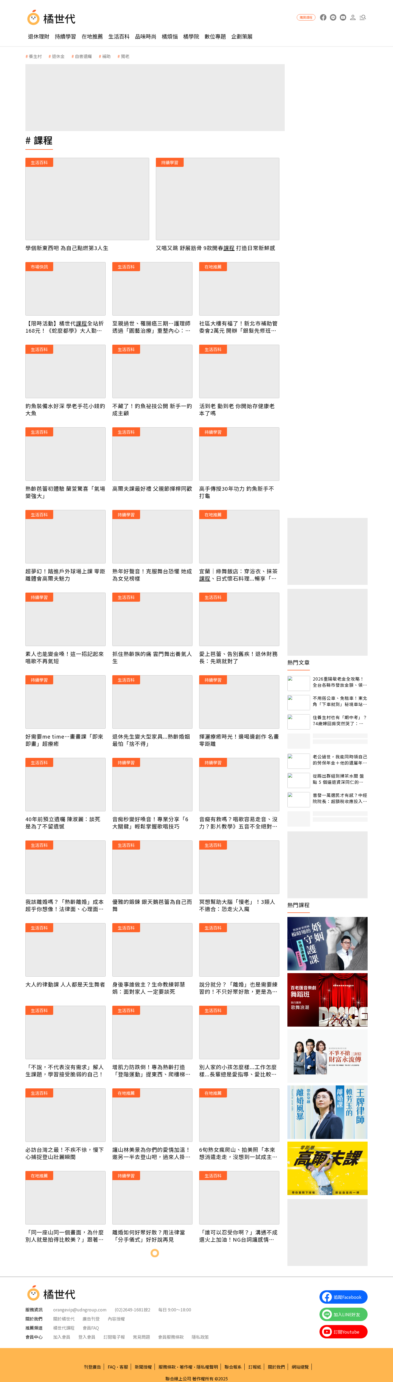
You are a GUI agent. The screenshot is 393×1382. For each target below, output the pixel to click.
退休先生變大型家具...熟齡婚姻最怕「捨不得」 (151, 740)
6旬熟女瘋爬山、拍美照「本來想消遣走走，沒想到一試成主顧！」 (237, 1153)
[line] (333, 17)
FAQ (111, 1367)
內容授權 (116, 1318)
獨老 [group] (125, 56)
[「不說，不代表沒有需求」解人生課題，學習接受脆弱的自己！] (65, 1032)
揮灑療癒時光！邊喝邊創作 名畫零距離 (239, 740)
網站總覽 (300, 1367)
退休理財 (38, 36)
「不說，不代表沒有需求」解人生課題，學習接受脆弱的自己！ (64, 1070)
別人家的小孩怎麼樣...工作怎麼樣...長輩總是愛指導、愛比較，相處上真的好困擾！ (238, 1070)
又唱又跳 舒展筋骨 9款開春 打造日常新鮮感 (215, 247)
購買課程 (306, 17)
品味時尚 (145, 36)
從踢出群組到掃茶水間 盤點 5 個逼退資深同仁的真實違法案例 (338, 779)
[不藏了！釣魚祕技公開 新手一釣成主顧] (152, 371)
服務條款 (167, 1367)
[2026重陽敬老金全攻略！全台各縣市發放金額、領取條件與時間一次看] (298, 683)
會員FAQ (91, 1328)
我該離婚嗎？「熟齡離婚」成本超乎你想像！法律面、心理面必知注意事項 (64, 905)
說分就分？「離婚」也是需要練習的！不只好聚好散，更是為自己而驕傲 (238, 988)
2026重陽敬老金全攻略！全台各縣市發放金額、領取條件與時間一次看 (340, 682)
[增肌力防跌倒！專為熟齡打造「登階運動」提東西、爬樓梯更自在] (152, 1032)
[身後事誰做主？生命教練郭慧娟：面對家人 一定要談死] (152, 950)
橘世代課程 (64, 1328)
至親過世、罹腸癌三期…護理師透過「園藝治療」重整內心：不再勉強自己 (151, 327)
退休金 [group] (58, 56)
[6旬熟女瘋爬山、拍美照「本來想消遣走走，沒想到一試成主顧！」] (239, 1115)
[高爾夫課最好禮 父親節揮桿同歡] (152, 454)
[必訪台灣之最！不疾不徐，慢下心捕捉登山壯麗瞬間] (65, 1115)
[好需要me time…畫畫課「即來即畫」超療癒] (65, 702)
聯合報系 (233, 1367)
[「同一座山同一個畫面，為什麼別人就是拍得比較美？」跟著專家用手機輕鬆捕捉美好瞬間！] (65, 1197)
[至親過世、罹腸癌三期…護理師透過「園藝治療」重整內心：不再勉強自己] (152, 289)
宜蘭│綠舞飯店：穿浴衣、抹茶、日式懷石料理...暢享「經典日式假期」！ (238, 574)
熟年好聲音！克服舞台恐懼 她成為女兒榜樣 (152, 574)
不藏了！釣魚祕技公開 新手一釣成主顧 (152, 409)
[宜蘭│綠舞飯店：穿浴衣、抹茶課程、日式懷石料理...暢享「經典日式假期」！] (239, 536)
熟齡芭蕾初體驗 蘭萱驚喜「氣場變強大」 (65, 492)
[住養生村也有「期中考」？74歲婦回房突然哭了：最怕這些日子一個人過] (298, 722)
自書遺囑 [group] (83, 56)
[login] (353, 17)
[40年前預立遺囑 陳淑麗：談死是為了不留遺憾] (65, 784)
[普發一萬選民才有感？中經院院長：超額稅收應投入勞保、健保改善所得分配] (298, 799)
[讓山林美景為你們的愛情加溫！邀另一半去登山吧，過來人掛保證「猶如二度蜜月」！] (152, 1115)
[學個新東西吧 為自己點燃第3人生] (87, 199)
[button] (363, 17)
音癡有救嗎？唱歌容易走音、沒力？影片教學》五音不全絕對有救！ (238, 822)
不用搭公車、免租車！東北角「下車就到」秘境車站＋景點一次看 (340, 701)
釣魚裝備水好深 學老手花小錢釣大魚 (65, 409)
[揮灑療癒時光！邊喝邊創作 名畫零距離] (239, 702)
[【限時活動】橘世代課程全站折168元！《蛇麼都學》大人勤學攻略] (65, 289)
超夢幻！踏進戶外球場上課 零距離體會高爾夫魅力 (65, 574)
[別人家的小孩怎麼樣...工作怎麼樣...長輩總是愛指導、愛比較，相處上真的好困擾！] (239, 1032)
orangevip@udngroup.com (80, 1309)
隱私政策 (200, 1337)
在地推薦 (92, 36)
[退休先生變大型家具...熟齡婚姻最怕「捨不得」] (152, 702)
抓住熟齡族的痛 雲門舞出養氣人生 (152, 657)
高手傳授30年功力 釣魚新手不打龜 (236, 492)
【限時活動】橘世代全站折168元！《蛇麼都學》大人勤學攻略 (64, 327)
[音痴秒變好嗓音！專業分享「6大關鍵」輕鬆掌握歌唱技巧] (152, 784)
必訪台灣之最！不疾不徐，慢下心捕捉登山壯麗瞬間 (64, 1153)
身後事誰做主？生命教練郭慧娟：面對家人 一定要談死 (148, 988)
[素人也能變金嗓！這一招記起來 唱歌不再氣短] (65, 619)
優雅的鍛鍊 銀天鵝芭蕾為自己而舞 (152, 905)
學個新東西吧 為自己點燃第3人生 (67, 247)
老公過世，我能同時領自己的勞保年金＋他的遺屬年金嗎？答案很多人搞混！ (340, 760)
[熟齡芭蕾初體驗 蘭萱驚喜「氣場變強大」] (65, 454)
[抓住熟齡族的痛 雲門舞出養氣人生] (152, 619)
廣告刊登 (91, 1318)
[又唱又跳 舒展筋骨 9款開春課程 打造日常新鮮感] (218, 199)
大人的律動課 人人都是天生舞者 (65, 984)
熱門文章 (298, 662)
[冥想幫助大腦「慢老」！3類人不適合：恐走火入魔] (239, 867)
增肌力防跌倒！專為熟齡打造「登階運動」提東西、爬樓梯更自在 (151, 1070)
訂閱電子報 (114, 1337)
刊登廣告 (92, 1367)
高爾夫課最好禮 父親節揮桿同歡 (152, 488)
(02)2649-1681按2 (132, 1309)
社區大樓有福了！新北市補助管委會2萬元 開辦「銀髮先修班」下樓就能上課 (238, 327)
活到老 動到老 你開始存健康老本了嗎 (237, 409)
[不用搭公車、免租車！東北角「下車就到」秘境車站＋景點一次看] (298, 702)
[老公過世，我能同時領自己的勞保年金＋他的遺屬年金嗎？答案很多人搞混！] (298, 761)
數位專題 (215, 36)
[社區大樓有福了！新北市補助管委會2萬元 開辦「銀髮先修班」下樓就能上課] (239, 289)
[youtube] (343, 17)
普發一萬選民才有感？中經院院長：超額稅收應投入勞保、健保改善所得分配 (340, 798)
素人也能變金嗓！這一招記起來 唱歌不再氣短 (64, 657)
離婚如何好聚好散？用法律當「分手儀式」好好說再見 (148, 1236)
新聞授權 (143, 1367)
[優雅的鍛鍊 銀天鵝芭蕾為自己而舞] (152, 867)
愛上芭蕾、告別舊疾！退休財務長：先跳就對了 (238, 657)
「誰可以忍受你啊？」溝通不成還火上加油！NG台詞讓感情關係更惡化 (238, 1236)
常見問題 (141, 1337)
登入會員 (86, 1337)
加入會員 (61, 1337)
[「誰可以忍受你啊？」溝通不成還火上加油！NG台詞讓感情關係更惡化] (239, 1197)
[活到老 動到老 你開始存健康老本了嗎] (239, 371)
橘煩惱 (170, 36)
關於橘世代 (64, 1318)
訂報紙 (254, 1367)
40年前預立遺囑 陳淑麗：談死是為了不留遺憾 (63, 822)
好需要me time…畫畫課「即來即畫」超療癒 (64, 740)
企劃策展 (242, 36)
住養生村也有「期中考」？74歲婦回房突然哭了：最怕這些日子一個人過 (340, 720)
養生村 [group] (35, 56)
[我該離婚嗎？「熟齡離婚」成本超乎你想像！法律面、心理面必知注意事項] (65, 867)
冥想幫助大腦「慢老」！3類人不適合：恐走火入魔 (237, 905)
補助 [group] (106, 56)
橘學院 (191, 36)
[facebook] (323, 17)
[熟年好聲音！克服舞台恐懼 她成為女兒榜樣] (152, 536)
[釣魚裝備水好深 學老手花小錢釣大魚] (65, 371)
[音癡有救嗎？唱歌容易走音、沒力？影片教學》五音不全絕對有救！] (239, 784)
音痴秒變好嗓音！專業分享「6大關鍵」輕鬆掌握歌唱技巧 (150, 822)
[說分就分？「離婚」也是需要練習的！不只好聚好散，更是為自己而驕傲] (239, 950)
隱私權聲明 (207, 1367)
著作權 (186, 1367)
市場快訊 (39, 266)
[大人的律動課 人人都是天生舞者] (65, 950)
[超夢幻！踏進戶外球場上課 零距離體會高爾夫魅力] (65, 536)
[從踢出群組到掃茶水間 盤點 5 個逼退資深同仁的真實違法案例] (298, 780)
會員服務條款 (171, 1337)
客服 (124, 1367)
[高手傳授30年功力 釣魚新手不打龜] (239, 454)
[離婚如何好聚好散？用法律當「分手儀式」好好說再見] (152, 1197)
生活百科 (119, 36)
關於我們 (276, 1367)
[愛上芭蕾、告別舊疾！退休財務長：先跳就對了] (239, 619)
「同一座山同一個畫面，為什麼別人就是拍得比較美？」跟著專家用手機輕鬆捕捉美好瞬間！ (64, 1236)
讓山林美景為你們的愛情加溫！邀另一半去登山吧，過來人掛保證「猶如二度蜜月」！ (151, 1153)
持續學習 (65, 36)
